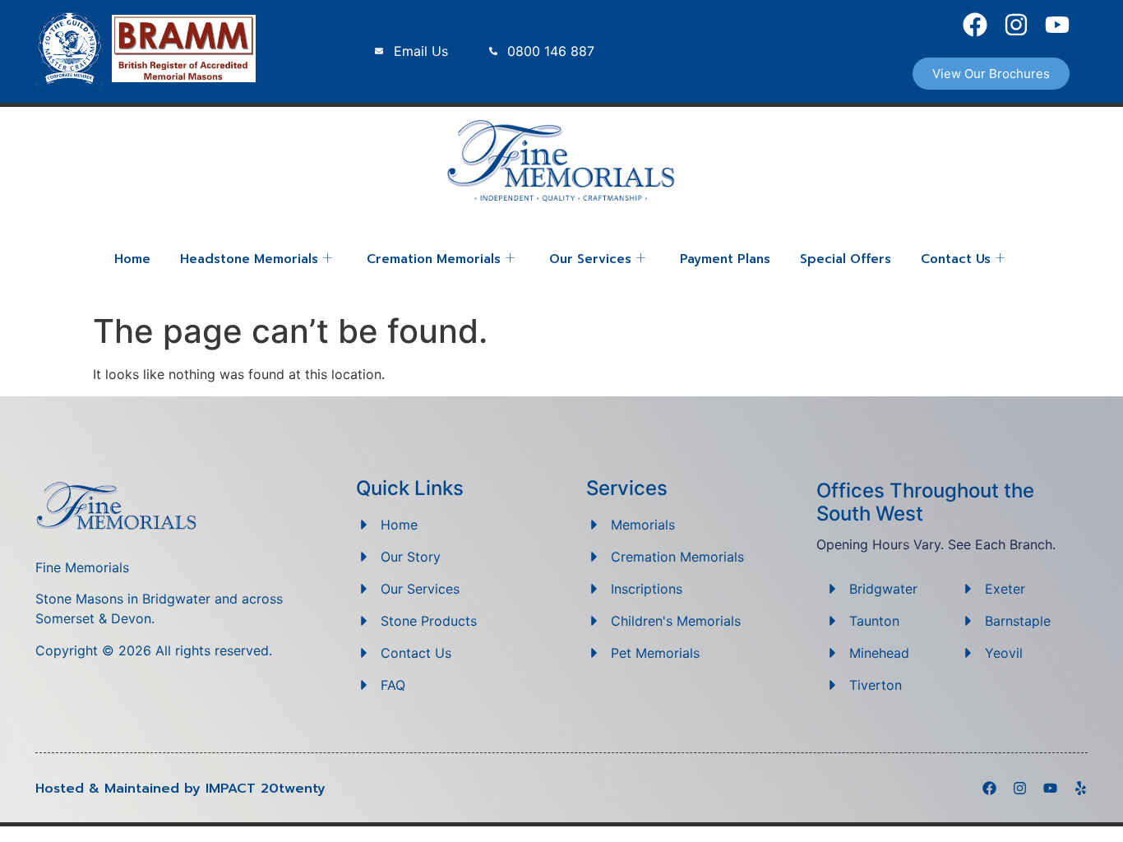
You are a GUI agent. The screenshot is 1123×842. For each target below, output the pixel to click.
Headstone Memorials (249, 259)
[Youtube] (1057, 24)
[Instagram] (1016, 24)
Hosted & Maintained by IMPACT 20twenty (180, 788)
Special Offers (845, 259)
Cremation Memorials (434, 259)
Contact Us (956, 259)
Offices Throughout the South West (925, 502)
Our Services (590, 259)
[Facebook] (975, 24)
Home (132, 259)
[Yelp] (1081, 788)
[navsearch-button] (1100, 42)
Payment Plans (725, 259)
